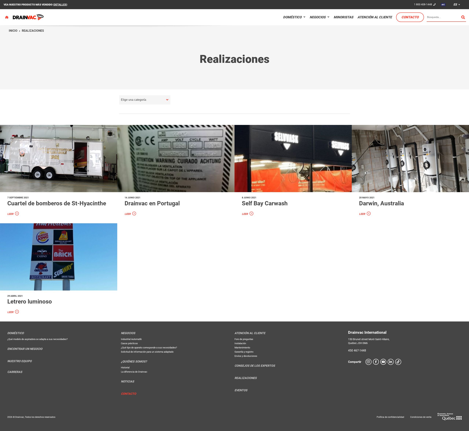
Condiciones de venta (420, 417)
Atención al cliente (374, 17)
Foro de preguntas (243, 339)
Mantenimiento (242, 347)
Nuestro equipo (19, 361)
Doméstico (292, 17)
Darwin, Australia (381, 203)
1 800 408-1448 (423, 4)
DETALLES (60, 4)
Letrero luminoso (29, 301)
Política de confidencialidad (390, 417)
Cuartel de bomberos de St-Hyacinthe (56, 203)
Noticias (127, 381)
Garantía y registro (243, 351)
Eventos (240, 390)
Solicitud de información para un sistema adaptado (147, 351)
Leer (10, 213)
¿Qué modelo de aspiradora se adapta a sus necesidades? (37, 339)
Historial (125, 367)
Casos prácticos (129, 343)
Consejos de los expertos (254, 365)
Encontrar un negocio (24, 348)
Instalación (240, 343)
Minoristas (343, 17)
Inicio (13, 30)
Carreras (14, 372)
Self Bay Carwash (265, 203)
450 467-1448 (357, 350)
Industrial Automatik (131, 339)
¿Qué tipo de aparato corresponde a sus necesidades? (149, 347)
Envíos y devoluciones (245, 356)
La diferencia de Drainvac (134, 371)
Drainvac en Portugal (152, 203)
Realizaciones (33, 30)
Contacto (410, 17)
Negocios (318, 17)
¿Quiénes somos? (134, 361)
